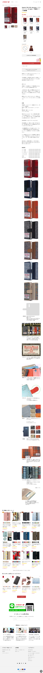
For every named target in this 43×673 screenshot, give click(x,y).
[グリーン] (28, 542)
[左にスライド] (3, 27)
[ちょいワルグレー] (20, 561)
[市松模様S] (23, 523)
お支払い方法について (31, 657)
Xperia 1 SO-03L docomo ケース (13, 5)
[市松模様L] (24, 523)
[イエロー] (38, 561)
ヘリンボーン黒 (25, 32)
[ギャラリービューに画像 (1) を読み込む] (5, 26)
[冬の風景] (34, 523)
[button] (12, 2)
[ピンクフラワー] (5, 561)
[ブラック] (38, 542)
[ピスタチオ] (25, 586)
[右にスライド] (19, 27)
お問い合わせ (30, 660)
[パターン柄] (40, 523)
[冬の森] (32, 523)
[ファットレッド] (13, 561)
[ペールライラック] (11, 523)
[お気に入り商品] (38, 2)
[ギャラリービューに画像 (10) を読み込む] (15, 26)
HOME (3, 5)
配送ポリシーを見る (36, 16)
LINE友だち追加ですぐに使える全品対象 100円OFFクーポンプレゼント (31, 70)
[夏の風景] (37, 523)
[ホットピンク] (20, 542)
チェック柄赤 (25, 23)
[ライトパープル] (35, 561)
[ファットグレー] (16, 561)
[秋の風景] (38, 523)
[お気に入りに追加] (10, 512)
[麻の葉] (28, 523)
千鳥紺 (37, 31)
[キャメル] (27, 542)
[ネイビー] (13, 542)
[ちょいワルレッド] (17, 561)
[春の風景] (35, 523)
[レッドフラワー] (8, 561)
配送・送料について (31, 655)
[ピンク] (3, 523)
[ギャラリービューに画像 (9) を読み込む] (12, 26)
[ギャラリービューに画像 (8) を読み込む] (9, 26)
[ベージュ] (8, 523)
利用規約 (3, 651)
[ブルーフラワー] (6, 561)
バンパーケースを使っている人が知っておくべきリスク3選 (34, 654)
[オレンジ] (16, 542)
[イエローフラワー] (3, 561)
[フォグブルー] (37, 542)
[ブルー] (9, 586)
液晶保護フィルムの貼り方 (32, 651)
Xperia (6, 5)
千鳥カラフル (25, 40)
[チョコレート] (32, 542)
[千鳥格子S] (25, 523)
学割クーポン (17, 651)
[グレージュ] (6, 523)
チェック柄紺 (31, 23)
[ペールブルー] (5, 523)
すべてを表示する (21, 596)
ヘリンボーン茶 (31, 32)
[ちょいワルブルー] (19, 561)
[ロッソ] (24, 542)
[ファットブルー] (14, 561)
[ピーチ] (19, 542)
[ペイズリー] (30, 523)
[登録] (29, 619)
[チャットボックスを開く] (41, 671)
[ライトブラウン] (9, 523)
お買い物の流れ (30, 649)
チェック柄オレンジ (37, 23)
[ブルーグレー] (28, 586)
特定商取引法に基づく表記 (6, 649)
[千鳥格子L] (27, 523)
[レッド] (14, 542)
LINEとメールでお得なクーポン (20, 649)
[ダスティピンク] (23, 586)
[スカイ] (23, 542)
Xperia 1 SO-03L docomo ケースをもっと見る (21, 570)
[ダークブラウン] (30, 542)
